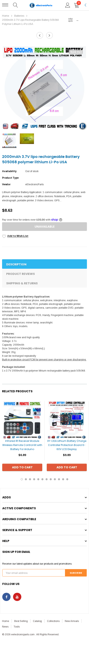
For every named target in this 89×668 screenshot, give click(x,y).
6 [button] (42, 479)
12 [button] (67, 479)
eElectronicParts (34, 184)
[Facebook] (6, 597)
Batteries (19, 15)
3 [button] (30, 479)
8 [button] (51, 479)
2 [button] (26, 479)
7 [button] (47, 479)
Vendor (6, 184)
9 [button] (55, 479)
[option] (44, 88)
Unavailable (45, 227)
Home (5, 15)
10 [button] (59, 479)
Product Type (10, 177)
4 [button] (34, 479)
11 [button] (63, 479)
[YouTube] (17, 597)
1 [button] (22, 479)
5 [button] (38, 479)
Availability (9, 171)
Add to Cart (22, 467)
